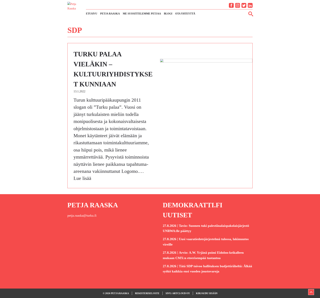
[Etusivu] (74, 9)
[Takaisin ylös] (311, 292)
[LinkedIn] (250, 5)
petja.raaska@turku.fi (81, 215)
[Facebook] (231, 5)
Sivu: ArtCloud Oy (178, 293)
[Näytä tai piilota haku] (250, 13)
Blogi (168, 13)
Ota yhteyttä (185, 13)
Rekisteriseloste (147, 293)
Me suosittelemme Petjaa (142, 13)
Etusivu (91, 13)
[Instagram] (237, 5)
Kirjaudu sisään (206, 293)
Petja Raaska (110, 13)
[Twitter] (243, 5)
